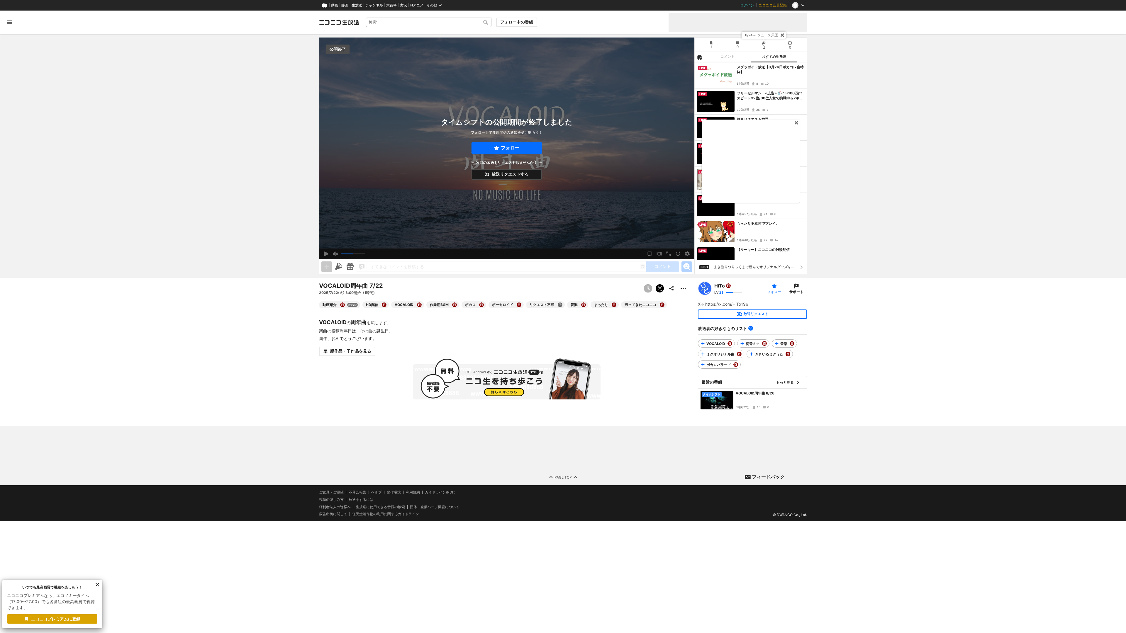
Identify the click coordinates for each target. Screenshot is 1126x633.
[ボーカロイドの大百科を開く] (519, 304)
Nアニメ (416, 5)
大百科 (391, 5)
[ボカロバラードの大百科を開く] (735, 364)
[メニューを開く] (9, 22)
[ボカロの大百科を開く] (481, 304)
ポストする (660, 288)
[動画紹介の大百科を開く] (342, 304)
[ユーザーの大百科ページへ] (728, 285)
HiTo (719, 286)
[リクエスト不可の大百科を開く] (560, 304)
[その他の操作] (683, 288)
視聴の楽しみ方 (331, 499)
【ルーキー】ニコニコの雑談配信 (763, 249)
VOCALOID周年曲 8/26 (755, 393)
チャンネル (374, 5)
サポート (796, 292)
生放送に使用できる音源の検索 (380, 507)
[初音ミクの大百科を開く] (764, 343)
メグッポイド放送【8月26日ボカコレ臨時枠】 (770, 69)
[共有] (671, 288)
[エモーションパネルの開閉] (686, 266)
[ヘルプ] (750, 328)
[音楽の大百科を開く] (583, 304)
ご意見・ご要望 (331, 492)
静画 (344, 5)
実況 (403, 5)
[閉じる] (782, 35)
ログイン (747, 5)
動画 (334, 5)
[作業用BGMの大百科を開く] (454, 304)
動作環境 (394, 492)
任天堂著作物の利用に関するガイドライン (385, 514)
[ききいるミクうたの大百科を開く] (788, 354)
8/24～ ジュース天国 (761, 35)
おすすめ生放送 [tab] (774, 57)
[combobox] (428, 22)
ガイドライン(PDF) (440, 492)
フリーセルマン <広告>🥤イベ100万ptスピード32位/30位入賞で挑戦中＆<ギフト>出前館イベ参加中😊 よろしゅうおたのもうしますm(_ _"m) (770, 96)
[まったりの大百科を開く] (614, 304)
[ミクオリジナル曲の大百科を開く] (739, 354)
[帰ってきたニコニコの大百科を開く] (662, 304)
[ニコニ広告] (338, 266)
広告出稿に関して (333, 514)
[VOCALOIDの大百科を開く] (419, 304)
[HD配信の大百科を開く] (384, 304)
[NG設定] (699, 57)
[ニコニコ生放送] (339, 22)
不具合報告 (357, 492)
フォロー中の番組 (516, 22)
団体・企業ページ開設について (434, 507)
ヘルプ (376, 492)
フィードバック (768, 477)
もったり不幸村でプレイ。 (758, 223)
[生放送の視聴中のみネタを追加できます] (326, 266)
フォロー (510, 147)
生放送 (357, 5)
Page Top (563, 477)
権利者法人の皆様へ (335, 507)
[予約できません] (648, 288)
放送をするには (361, 499)
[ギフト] (350, 266)
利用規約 (413, 492)
